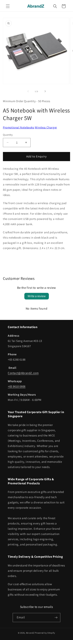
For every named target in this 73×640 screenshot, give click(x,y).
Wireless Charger (46, 127)
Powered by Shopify (45, 632)
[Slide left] (28, 91)
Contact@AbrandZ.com (23, 373)
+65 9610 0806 (17, 386)
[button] (8, 6)
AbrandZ (30, 632)
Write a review (37, 296)
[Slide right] (45, 91)
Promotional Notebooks (18, 127)
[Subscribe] (56, 617)
